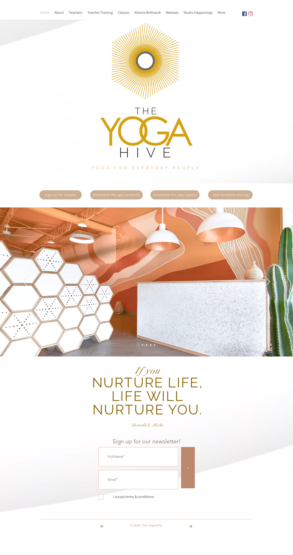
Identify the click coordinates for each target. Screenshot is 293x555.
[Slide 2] (142, 345)
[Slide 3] (146, 345)
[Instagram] (250, 13)
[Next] (267, 282)
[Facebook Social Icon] (244, 13)
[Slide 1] (138, 345)
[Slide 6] (150, 345)
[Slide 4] (154, 345)
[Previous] (26, 282)
